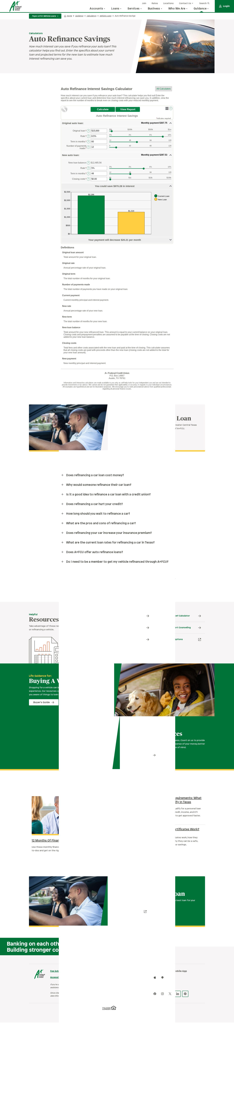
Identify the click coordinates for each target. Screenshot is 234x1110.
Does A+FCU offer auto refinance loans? (94, 552)
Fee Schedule (57, 971)
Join (144, 3)
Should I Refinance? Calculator (173, 616)
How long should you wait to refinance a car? (98, 513)
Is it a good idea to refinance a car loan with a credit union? (108, 494)
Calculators (91, 16)
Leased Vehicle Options (170, 639)
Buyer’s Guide (41, 702)
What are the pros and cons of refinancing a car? (101, 523)
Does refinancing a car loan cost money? (95, 475)
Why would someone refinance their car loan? (98, 485)
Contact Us (185, 3)
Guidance (200, 8)
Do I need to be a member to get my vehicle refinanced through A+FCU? (117, 562)
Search (203, 3)
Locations (168, 3)
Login (226, 6)
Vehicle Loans (105, 16)
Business (154, 8)
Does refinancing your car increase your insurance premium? (109, 533)
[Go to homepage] (15, 6)
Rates (155, 3)
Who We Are (176, 8)
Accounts (96, 8)
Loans (115, 8)
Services (133, 8)
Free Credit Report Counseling (174, 627)
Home (69, 16)
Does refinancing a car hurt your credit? (94, 504)
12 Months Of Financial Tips (51, 840)
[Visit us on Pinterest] (185, 994)
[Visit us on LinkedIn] (178, 994)
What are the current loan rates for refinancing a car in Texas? (110, 542)
